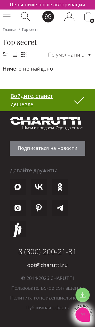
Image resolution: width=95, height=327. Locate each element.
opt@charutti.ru (47, 265)
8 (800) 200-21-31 (47, 251)
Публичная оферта (47, 307)
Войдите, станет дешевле (32, 100)
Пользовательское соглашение (47, 288)
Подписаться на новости (47, 148)
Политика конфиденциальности (47, 297)
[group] (47, 5)
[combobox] (69, 54)
